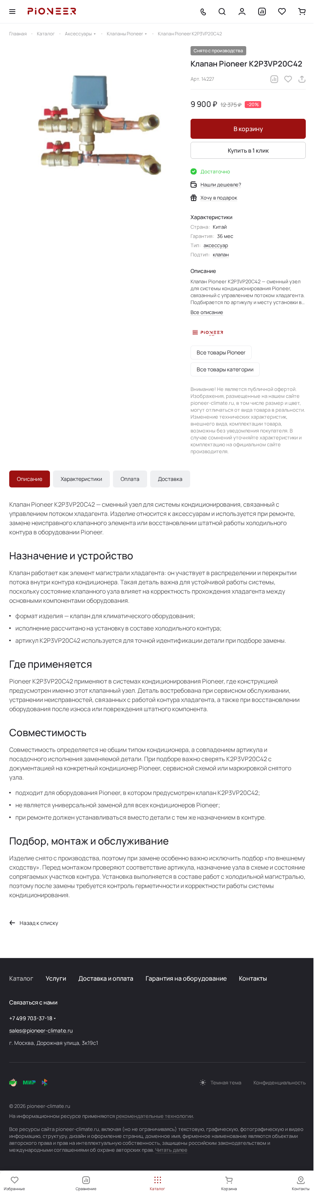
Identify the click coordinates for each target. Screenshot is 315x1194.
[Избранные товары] (282, 11)
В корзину (248, 129)
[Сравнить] (274, 79)
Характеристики (81, 478)
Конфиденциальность (280, 1082)
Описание (29, 478)
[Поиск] (222, 11)
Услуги (56, 978)
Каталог (21, 978)
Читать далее (171, 1149)
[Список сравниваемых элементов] (262, 11)
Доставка (170, 478)
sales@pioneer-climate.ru (41, 1030)
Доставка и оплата (105, 978)
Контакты (253, 978)
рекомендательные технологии (154, 1116)
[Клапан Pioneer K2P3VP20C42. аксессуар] (96, 133)
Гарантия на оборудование (186, 978)
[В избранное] (288, 79)
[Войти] (242, 11)
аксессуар (216, 245)
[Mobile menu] (12, 12)
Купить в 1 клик (248, 150)
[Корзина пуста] (302, 11)
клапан (221, 254)
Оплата (130, 478)
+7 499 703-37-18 (30, 1018)
